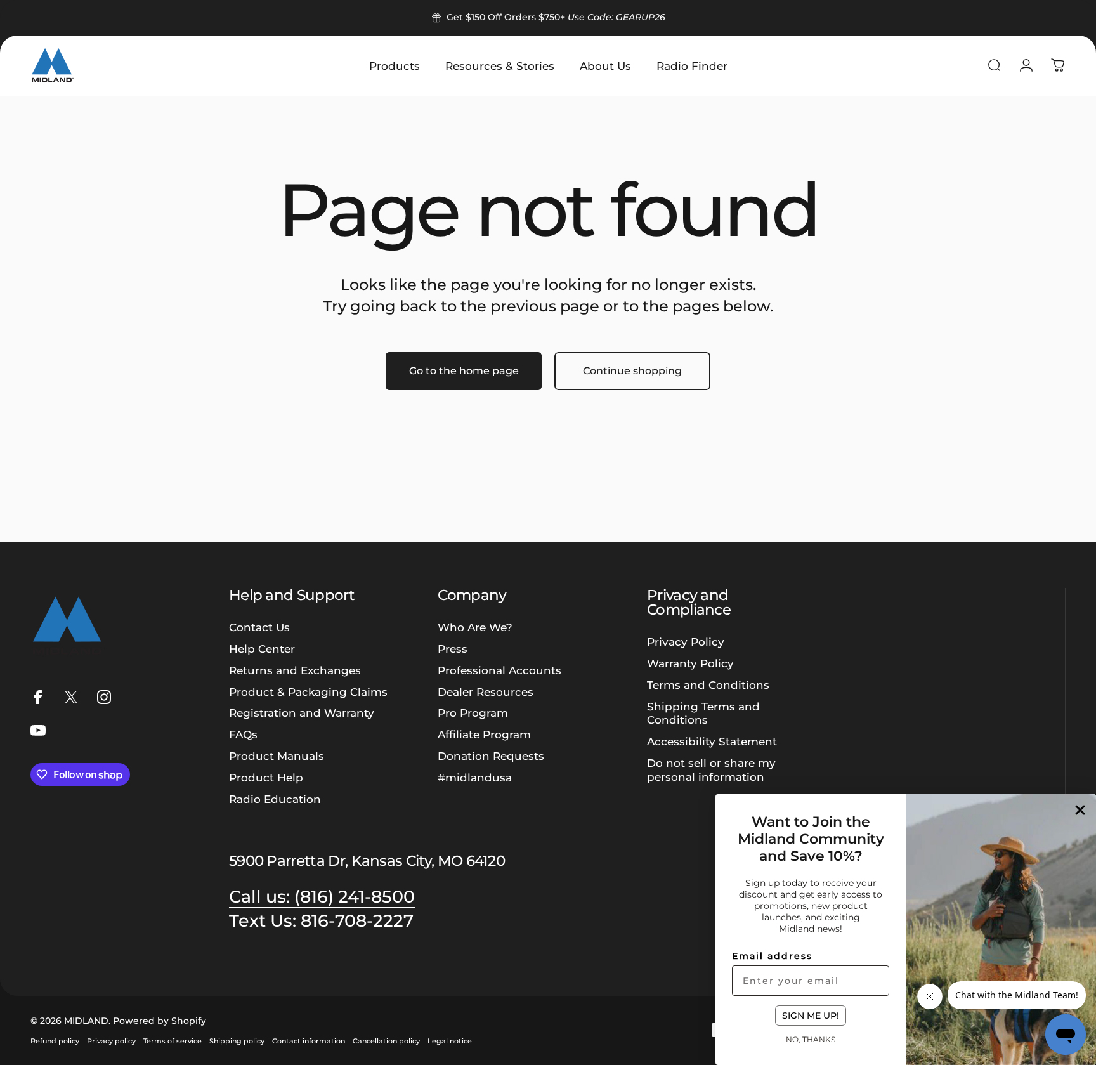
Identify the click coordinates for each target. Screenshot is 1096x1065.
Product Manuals (276, 755)
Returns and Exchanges (295, 670)
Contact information (308, 1040)
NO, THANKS (810, 1039)
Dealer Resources (485, 691)
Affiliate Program (484, 734)
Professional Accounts (499, 670)
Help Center (262, 648)
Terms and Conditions (708, 684)
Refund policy (54, 1040)
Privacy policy (111, 1040)
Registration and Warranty (301, 712)
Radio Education (275, 799)
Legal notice (449, 1040)
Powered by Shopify (159, 1020)
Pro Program (473, 712)
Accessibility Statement (712, 741)
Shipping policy (236, 1040)
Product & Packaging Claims (308, 691)
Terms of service (172, 1040)
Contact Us (259, 627)
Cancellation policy (386, 1040)
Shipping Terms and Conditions (703, 713)
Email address (772, 956)
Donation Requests (491, 755)
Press (452, 648)
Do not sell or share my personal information (711, 769)
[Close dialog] (1080, 810)
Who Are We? (475, 627)
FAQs (243, 734)
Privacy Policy (685, 641)
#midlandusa (475, 777)
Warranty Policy (690, 663)
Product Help (266, 777)
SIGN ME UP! (810, 1015)
